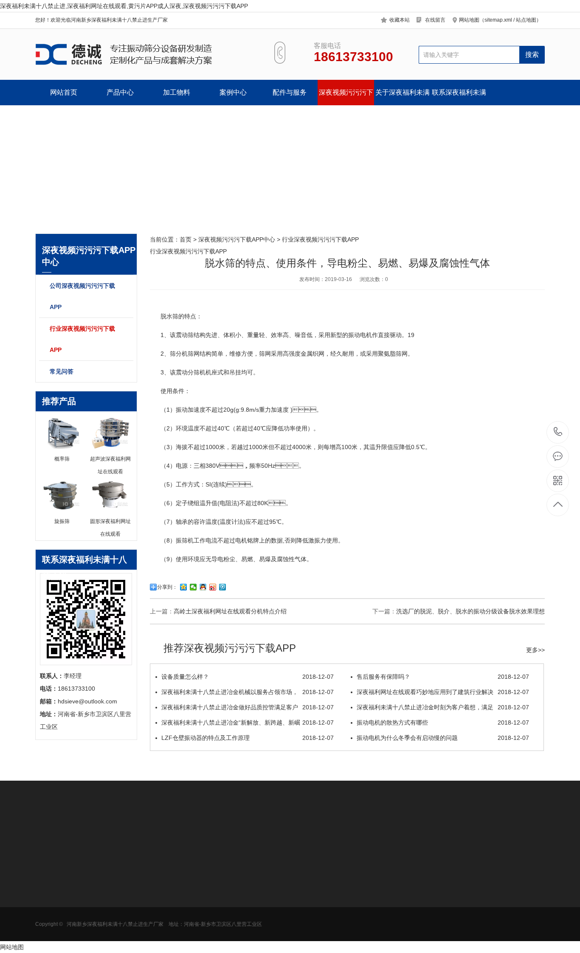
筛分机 (179, 353)
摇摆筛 (162, 943)
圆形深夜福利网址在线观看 (62, 882)
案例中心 (233, 92)
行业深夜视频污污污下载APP (82, 339)
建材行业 (106, 930)
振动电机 (360, 335)
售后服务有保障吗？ (443, 676)
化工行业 (106, 905)
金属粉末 (106, 918)
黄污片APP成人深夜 (61, 905)
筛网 (218, 892)
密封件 (221, 905)
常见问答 (61, 371)
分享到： (167, 587)
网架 (218, 918)
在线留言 (435, 20)
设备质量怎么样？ (247, 676)
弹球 (218, 930)
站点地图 (526, 20)
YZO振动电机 (230, 880)
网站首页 (63, 92)
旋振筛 (162, 880)
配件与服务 (290, 92)
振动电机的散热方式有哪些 (443, 722)
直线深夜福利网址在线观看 (180, 921)
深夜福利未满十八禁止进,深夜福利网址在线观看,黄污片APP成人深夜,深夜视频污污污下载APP (124, 6)
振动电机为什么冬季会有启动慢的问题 (443, 737)
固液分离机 (50, 930)
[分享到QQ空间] (183, 587)
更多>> (535, 650)
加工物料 (176, 92)
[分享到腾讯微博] (222, 587)
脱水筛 (169, 316)
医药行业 (106, 892)
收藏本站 (399, 20)
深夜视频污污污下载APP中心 (346, 97)
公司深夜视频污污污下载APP (82, 296)
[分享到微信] (193, 587)
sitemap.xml (498, 20)
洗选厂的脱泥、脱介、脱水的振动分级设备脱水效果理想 (470, 611)
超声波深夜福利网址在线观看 (180, 895)
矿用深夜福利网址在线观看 (62, 921)
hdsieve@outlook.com (356, 907)
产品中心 (120, 92)
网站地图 (12, 947)
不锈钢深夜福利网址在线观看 (180, 908)
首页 (185, 239)
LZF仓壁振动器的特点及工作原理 (247, 737)
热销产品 (166, 859)
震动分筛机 (191, 372)
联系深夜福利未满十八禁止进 (459, 97)
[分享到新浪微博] (213, 587)
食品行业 (106, 880)
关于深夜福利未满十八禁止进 (402, 97)
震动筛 (185, 335)
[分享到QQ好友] (203, 587)
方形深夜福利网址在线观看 (62, 895)
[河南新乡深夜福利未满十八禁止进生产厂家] (144, 54)
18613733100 (558, 432)
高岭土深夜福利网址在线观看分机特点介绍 (230, 611)
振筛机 (185, 540)
